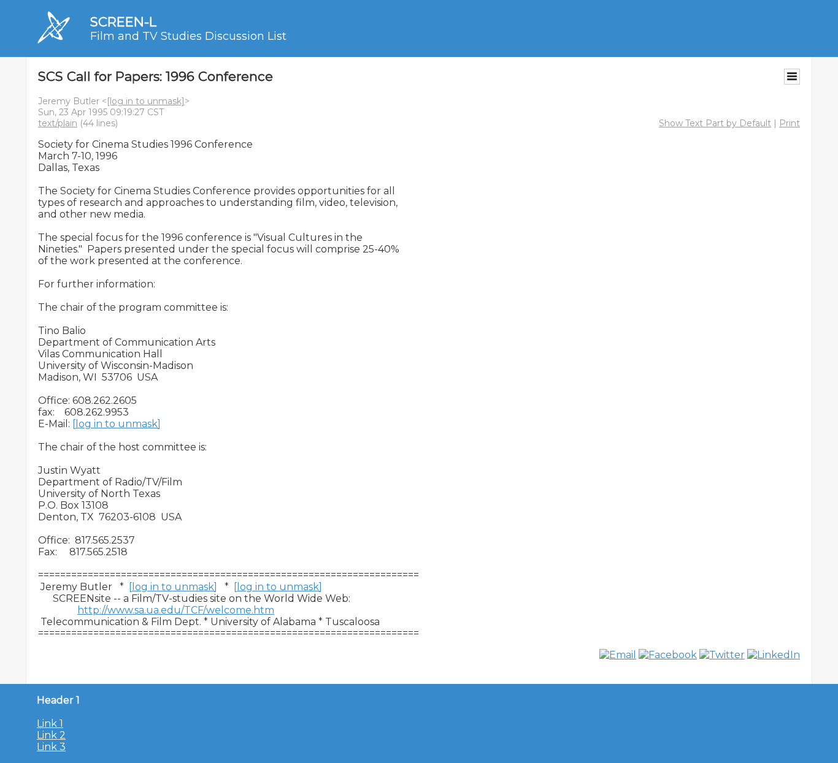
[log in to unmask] (146, 101)
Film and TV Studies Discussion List (188, 36)
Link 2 (51, 735)
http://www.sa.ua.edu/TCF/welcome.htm (175, 610)
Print (789, 123)
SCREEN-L (123, 21)
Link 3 (51, 747)
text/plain (57, 123)
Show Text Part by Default (715, 123)
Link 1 (50, 723)
